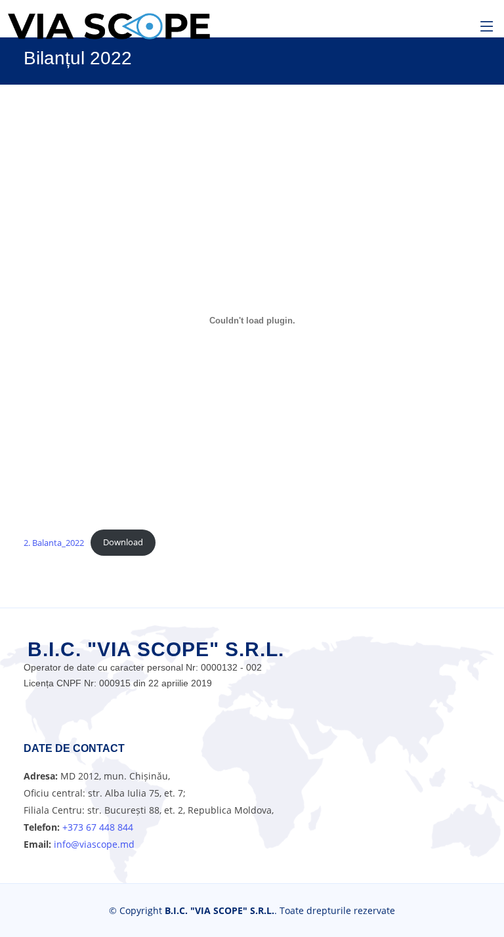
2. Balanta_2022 (54, 542)
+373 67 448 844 (97, 827)
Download (123, 542)
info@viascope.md (93, 844)
